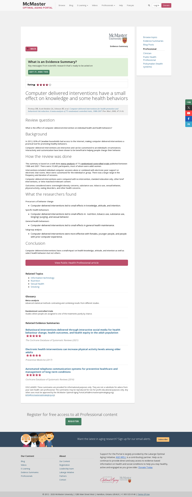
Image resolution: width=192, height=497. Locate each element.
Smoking (35, 286)
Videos (95, 5)
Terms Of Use (144, 494)
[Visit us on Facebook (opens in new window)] (188, 118)
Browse (62, 5)
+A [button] (189, 102)
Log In (156, 5)
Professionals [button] (108, 5)
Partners (63, 476)
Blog (71, 5)
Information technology (42, 277)
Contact (62, 479)
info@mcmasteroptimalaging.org (40, 395)
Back (33, 49)
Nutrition (35, 280)
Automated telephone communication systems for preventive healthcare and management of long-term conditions (71, 370)
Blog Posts (148, 44)
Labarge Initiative (66, 472)
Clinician (147, 53)
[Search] (149, 5)
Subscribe (163, 439)
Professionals (26, 476)
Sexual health (37, 283)
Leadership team (66, 468)
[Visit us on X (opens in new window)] (188, 107)
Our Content (64, 461)
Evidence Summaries (153, 40)
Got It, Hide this (38, 72)
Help (121, 5)
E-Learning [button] (82, 5)
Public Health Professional (149, 58)
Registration (64, 465)
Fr (189, 124)
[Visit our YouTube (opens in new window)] (188, 113)
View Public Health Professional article (77, 262)
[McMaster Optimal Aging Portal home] (109, 478)
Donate (166, 5)
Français (130, 5)
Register (73, 421)
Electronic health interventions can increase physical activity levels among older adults (73, 351)
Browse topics (150, 37)
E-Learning (25, 468)
